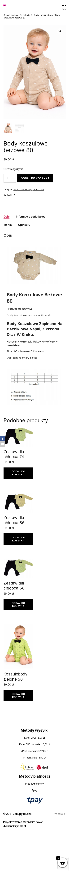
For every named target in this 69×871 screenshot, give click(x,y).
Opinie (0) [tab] (24, 224)
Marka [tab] (8, 224)
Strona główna (11, 15)
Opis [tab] (7, 216)
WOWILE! (9, 195)
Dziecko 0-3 (26, 15)
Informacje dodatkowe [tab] (30, 216)
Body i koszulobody (43, 15)
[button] (60, 31)
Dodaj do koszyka (35, 178)
